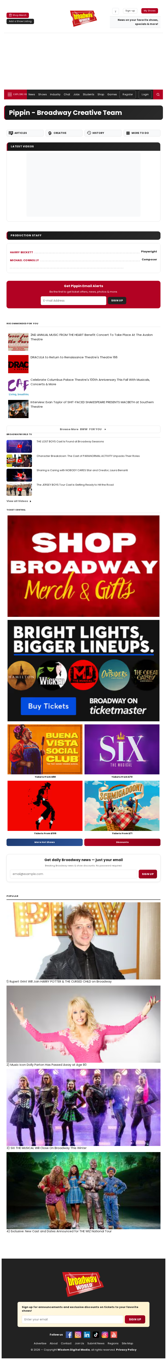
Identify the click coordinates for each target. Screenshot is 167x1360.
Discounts (122, 842)
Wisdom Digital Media (73, 1350)
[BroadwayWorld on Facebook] (69, 1334)
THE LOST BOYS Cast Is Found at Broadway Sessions (70, 441)
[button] (158, 94)
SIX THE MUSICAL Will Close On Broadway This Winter (47, 1148)
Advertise (40, 1343)
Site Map (127, 1343)
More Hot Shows (44, 842)
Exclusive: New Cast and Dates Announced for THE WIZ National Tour (59, 1231)
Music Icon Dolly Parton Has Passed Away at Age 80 (47, 1065)
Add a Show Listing (20, 21)
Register (128, 94)
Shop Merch (19, 15)
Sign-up (130, 10)
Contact (66, 1343)
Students (88, 94)
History (98, 133)
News (32, 94)
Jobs (76, 94)
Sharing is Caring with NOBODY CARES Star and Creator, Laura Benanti (82, 470)
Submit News (95, 1343)
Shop (101, 94)
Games (112, 94)
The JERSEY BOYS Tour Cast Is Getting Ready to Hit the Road (75, 485)
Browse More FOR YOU (81, 429)
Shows (42, 94)
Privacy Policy (126, 1350)
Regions (113, 1343)
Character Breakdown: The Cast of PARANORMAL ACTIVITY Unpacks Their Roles (88, 456)
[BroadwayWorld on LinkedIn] (87, 1334)
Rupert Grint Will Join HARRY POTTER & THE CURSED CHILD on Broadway (59, 981)
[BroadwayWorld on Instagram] (78, 1334)
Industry (55, 94)
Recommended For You (22, 323)
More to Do (140, 133)
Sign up (148, 874)
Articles (20, 133)
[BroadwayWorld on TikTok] (96, 1334)
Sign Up (117, 300)
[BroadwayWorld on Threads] (105, 1334)
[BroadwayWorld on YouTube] (114, 1334)
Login (145, 94)
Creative (60, 133)
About (54, 1343)
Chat (67, 94)
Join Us (79, 1343)
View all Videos (17, 501)
